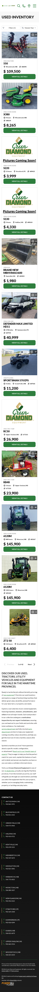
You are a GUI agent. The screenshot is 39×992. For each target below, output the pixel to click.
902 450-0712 (10, 836)
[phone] (24, 6)
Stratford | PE (12, 909)
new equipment (9, 695)
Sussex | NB (10, 931)
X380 (6, 114)
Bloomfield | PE (12, 812)
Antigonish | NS (13, 801)
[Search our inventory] (19, 6)
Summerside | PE (13, 920)
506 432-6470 (10, 933)
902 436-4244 (10, 922)
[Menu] (34, 6)
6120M (7, 536)
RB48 (6, 482)
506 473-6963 (10, 825)
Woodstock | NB (13, 952)
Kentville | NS (12, 844)
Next (30, 664)
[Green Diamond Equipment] (8, 5)
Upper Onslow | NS (14, 941)
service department (8, 729)
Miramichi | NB (12, 877)
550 (5, 63)
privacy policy (5, 971)
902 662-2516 (10, 944)
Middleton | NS (12, 866)
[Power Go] (19, 983)
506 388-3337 (10, 890)
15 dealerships (9, 771)
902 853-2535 (10, 815)
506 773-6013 (10, 879)
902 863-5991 (10, 804)
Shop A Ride (13, 980)
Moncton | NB (12, 887)
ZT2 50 (7, 640)
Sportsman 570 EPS (16, 380)
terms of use (15, 971)
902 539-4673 (10, 858)
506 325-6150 (10, 955)
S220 (6, 168)
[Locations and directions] (29, 6)
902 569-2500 (10, 912)
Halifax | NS (11, 834)
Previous (10, 664)
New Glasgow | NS (14, 898)
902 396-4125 (10, 901)
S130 (6, 219)
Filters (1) (12, 28)
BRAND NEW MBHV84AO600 (12, 271)
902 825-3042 (10, 869)
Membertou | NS (13, 855)
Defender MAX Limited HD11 (18, 325)
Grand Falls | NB (13, 823)
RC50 (6, 431)
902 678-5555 (10, 847)
